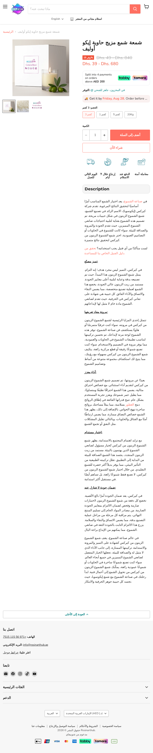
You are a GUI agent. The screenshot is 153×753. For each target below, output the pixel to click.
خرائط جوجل (11, 652)
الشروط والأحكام (88, 726)
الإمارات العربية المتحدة (84, 713)
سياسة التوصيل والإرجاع (62, 726)
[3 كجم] (89, 119)
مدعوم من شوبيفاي (76, 734)
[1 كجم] (103, 119)
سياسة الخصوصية (111, 726)
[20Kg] (131, 119)
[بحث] (135, 9)
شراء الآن (116, 148)
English (55, 19)
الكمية (85, 126)
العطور (130, 405)
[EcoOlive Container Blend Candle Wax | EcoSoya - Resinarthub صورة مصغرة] (9, 106)
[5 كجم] (117, 119)
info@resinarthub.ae (35, 645)
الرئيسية (8, 31)
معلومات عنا (38, 726)
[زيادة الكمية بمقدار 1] (104, 135)
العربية (50, 713)
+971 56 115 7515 (14, 637)
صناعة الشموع (133, 201)
